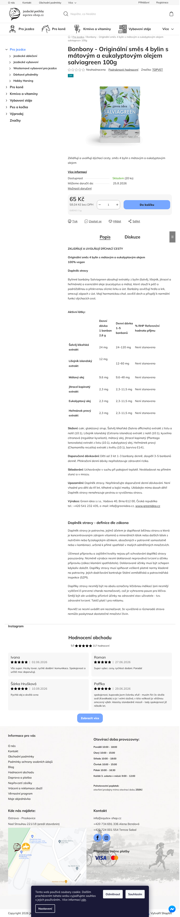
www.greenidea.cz (147, 506)
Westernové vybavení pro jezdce (35, 68)
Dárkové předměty (25, 74)
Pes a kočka (19, 107)
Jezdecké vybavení (25, 62)
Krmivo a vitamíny (24, 94)
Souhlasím (135, 894)
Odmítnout (113, 894)
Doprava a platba (20, 777)
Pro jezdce (18, 49)
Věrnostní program (20, 793)
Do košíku (147, 204)
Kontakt (26, 2)
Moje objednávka (19, 799)
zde (83, 899)
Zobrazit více (90, 718)
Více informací (77, 172)
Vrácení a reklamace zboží (25, 788)
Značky (15, 120)
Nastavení (45, 908)
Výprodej (16, 114)
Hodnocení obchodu (90, 637)
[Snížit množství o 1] (99, 204)
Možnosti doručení (80, 188)
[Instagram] (106, 838)
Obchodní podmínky (50, 2)
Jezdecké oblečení (25, 56)
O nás (11, 2)
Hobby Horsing (23, 80)
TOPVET (157, 69)
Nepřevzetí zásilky (20, 783)
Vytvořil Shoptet (161, 913)
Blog (11, 767)
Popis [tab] (105, 236)
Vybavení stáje (21, 100)
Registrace (162, 2)
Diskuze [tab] (132, 236)
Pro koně (16, 87)
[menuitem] (21, 29)
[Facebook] (98, 838)
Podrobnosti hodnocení (123, 69)
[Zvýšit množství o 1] (117, 204)
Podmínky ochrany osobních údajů (30, 761)
